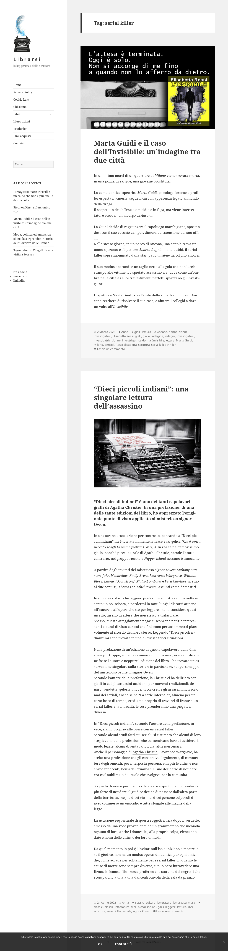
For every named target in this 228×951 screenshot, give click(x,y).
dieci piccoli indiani (143, 907)
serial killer (158, 345)
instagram (20, 276)
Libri (16, 114)
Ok (100, 944)
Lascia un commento (111, 349)
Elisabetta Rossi (123, 336)
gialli (137, 332)
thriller (171, 345)
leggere (170, 907)
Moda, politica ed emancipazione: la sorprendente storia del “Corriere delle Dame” (33, 238)
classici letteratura (117, 907)
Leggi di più (122, 944)
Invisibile (158, 340)
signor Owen (141, 911)
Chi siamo (20, 107)
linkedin (19, 281)
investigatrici (185, 336)
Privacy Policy (23, 92)
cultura (151, 903)
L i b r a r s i (26, 59)
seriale (126, 911)
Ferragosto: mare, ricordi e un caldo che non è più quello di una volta (33, 196)
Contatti (18, 143)
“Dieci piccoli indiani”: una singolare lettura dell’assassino (141, 397)
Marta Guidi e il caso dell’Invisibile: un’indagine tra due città (32, 223)
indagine (157, 336)
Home (17, 85)
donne (173, 332)
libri (190, 907)
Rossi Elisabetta (126, 345)
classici (139, 903)
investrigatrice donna (136, 340)
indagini (170, 336)
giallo (146, 336)
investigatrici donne (107, 340)
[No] (223, 942)
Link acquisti (22, 136)
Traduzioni (20, 129)
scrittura (144, 345)
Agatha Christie (156, 552)
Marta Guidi (184, 340)
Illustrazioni (21, 121)
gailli (161, 907)
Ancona (162, 332)
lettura (146, 332)
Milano (98, 345)
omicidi (109, 345)
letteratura (164, 903)
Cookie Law (21, 99)
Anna (124, 332)
